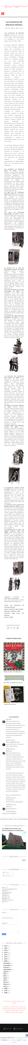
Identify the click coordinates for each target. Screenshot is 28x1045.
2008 (6, 988)
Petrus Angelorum (11, 742)
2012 (6, 954)
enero (5, 986)
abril (5, 980)
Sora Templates (12, 1040)
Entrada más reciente (6, 819)
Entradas (6, 872)
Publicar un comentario (9, 813)
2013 (6, 952)
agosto (6, 972)
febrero (6, 984)
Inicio (15, 819)
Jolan (7, 719)
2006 (6, 993)
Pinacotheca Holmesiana (11, 598)
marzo (5, 982)
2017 (6, 946)
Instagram (19, 1028)
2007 (6, 990)
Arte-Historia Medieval (8, 889)
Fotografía (5, 893)
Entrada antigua (23, 819)
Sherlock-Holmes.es (15, 601)
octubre (6, 967)
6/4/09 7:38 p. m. (10, 740)
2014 (6, 950)
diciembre (7, 963)
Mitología (4, 898)
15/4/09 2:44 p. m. (11, 811)
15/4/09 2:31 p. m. (11, 804)
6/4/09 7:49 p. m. (10, 749)
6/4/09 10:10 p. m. (11, 798)
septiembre (7, 969)
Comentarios (7, 875)
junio (5, 976)
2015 (6, 948)
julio (5, 974)
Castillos (4, 890)
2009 (6, 961)
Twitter (8, 1028)
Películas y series (6, 900)
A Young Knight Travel (21, 1038)
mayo (5, 978)
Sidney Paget (19, 161)
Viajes (3, 901)
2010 (6, 959)
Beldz (7, 751)
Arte (3, 887)
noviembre (7, 965)
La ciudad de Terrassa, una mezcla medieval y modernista (12, 829)
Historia (4, 895)
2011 (6, 957)
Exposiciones (5, 892)
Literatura (4, 897)
